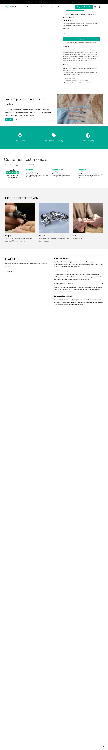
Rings (52, 7)
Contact (69, 7)
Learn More (9, 120)
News (36, 7)
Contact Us (10, 271)
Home (23, 7)
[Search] (95, 7)
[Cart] (99, 6)
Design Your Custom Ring (84, 7)
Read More (66, 28)
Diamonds (61, 7)
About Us (18, 120)
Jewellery (43, 7)
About (29, 7)
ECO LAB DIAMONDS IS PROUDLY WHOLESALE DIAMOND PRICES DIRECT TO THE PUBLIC (55, 2)
